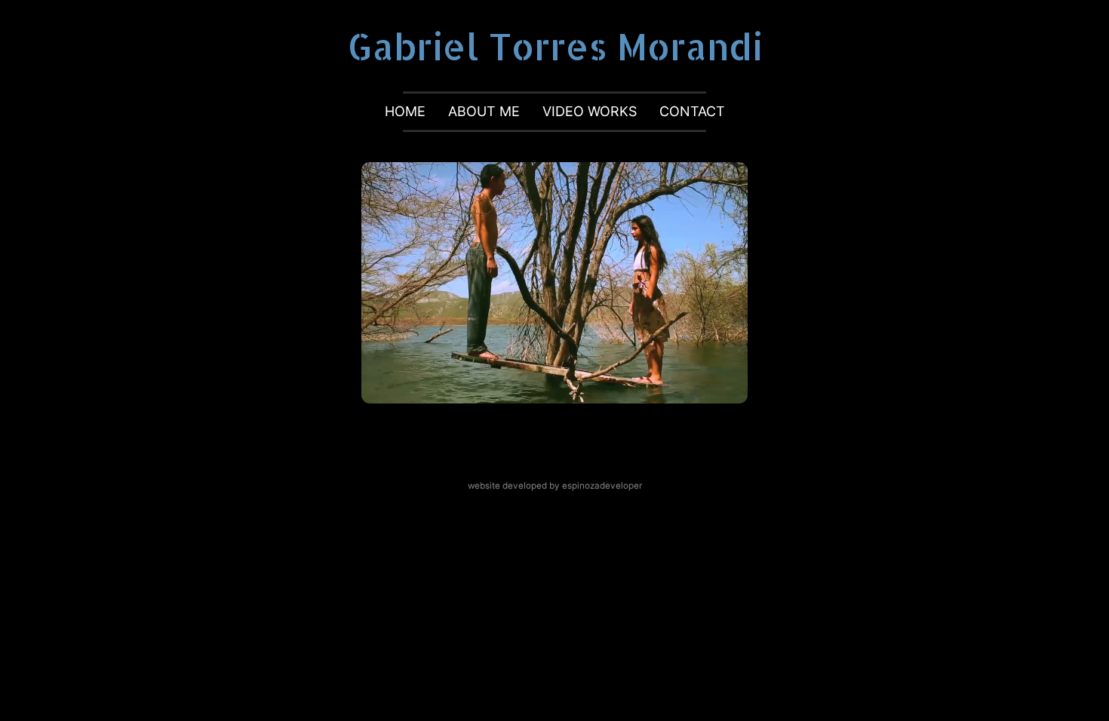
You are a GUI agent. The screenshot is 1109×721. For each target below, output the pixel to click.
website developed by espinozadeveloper (555, 485)
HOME (405, 111)
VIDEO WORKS (589, 111)
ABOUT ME (484, 111)
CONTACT (692, 111)
